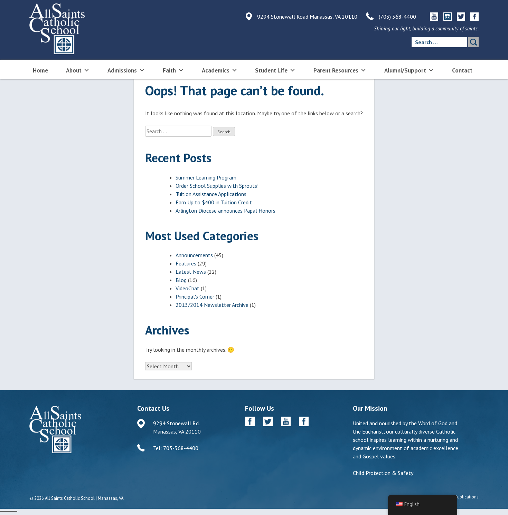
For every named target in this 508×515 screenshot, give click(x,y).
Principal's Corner (195, 296)
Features (186, 263)
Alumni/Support (405, 70)
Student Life (271, 70)
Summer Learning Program (206, 177)
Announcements (194, 255)
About (74, 70)
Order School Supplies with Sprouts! (217, 185)
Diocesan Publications (457, 497)
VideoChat (187, 288)
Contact (462, 70)
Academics (215, 70)
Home (40, 70)
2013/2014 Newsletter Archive (212, 304)
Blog (181, 279)
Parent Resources (335, 70)
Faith (169, 70)
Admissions (122, 70)
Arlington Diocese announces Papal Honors (225, 210)
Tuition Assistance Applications (211, 194)
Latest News (191, 271)
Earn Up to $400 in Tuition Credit (214, 202)
